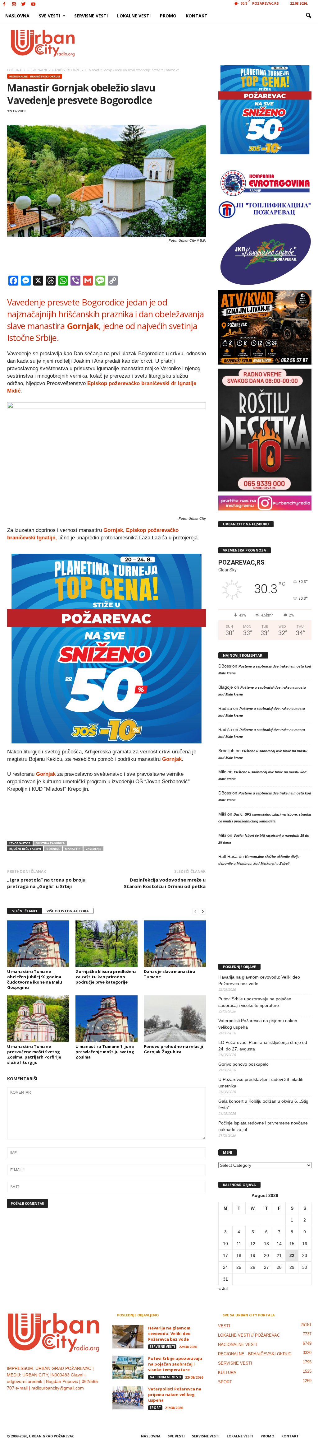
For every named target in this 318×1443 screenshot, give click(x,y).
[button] (308, 16)
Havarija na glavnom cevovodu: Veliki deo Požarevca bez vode (259, 980)
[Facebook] (4, 4)
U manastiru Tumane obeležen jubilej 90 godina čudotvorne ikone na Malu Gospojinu (34, 979)
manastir (72, 849)
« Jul (223, 1288)
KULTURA (227, 1372)
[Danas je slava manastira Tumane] (175, 943)
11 (239, 1243)
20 (266, 1255)
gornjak (53, 849)
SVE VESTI (49, 16)
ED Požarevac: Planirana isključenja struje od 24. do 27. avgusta (262, 1045)
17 (225, 1255)
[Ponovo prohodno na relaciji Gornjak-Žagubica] (175, 1018)
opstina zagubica (50, 843)
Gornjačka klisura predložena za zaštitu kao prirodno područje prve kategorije (106, 977)
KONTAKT (196, 16)
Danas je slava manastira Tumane (169, 974)
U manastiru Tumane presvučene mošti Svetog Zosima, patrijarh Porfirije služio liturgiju (34, 1054)
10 (225, 1243)
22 (291, 1255)
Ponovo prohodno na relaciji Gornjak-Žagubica (173, 1049)
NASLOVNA (17, 16)
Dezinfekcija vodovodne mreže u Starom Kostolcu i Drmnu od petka (165, 883)
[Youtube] (33, 4)
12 (252, 1243)
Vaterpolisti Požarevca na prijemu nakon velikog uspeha (257, 1024)
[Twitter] (23, 4)
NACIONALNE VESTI (165, 1377)
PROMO (168, 16)
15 (291, 1243)
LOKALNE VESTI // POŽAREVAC (249, 1335)
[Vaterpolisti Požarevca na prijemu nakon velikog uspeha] (127, 1397)
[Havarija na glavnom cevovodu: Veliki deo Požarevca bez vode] (127, 1336)
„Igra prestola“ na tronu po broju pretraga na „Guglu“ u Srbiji (46, 883)
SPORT (155, 1407)
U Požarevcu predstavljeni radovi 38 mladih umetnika (260, 1082)
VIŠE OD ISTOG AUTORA (68, 911)
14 (279, 1243)
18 (238, 1255)
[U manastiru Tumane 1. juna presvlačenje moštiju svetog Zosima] (106, 1018)
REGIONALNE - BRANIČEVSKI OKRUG (34, 76)
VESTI (224, 1326)
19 (252, 1255)
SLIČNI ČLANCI (24, 911)
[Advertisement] (205, 43)
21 (279, 1255)
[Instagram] (14, 4)
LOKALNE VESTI (134, 16)
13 (266, 1243)
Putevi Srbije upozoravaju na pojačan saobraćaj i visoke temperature (254, 1002)
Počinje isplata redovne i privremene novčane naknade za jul (263, 1126)
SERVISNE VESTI (91, 16)
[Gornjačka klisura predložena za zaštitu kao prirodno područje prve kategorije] (106, 943)
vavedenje (93, 849)
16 (304, 1243)
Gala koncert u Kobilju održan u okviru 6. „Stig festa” (263, 1104)
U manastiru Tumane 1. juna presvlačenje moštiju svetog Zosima (104, 1052)
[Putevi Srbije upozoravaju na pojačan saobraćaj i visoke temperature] (127, 1367)
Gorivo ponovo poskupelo (243, 1064)
